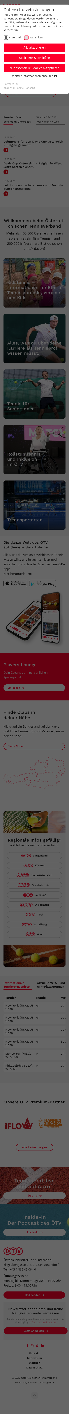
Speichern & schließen (34, 58)
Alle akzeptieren (35, 48)
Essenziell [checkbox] (15, 37)
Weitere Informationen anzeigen (33, 76)
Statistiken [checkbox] (36, 37)
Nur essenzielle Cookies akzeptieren (34, 68)
